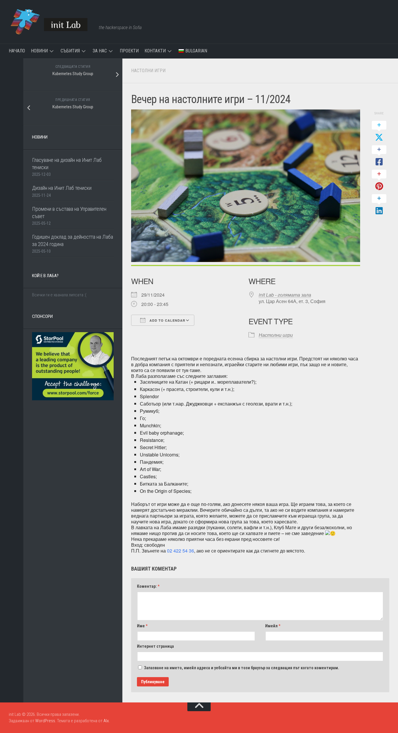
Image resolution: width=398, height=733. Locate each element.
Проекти (129, 51)
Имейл (272, 626)
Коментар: (148, 586)
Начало (17, 51)
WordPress (45, 720)
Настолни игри (148, 70)
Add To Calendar (166, 320)
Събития (70, 51)
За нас (100, 51)
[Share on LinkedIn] (379, 205)
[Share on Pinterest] (379, 180)
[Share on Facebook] (379, 156)
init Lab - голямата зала (285, 294)
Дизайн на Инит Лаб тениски (61, 188)
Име (142, 626)
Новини (39, 51)
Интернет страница (155, 646)
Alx (106, 720)
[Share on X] (379, 131)
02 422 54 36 (180, 550)
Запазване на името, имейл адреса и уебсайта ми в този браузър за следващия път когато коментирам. (241, 667)
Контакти (155, 51)
